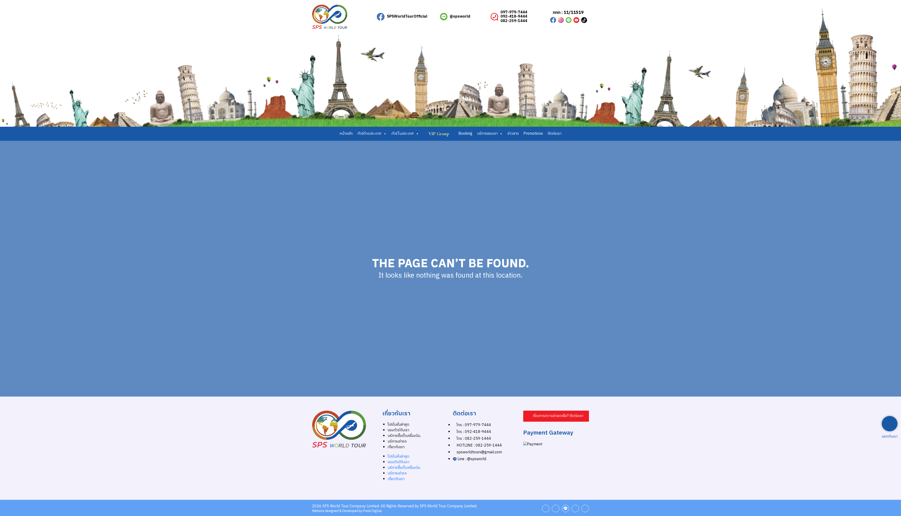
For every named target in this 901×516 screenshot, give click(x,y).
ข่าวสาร (513, 133)
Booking (465, 133)
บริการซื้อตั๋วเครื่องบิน (404, 436)
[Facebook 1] (553, 20)
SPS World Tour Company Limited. (351, 506)
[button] (556, 416)
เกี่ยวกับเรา (396, 447)
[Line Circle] (569, 20)
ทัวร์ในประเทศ (402, 133)
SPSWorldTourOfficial (407, 16)
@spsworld (460, 16)
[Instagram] (561, 20)
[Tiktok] (584, 20)
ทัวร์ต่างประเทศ (369, 133)
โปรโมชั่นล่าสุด (398, 424)
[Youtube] (576, 20)
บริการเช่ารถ (397, 441)
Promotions (533, 133)
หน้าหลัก (346, 133)
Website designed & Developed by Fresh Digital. (347, 511)
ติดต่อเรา (554, 133)
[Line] (565, 508)
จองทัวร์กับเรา (398, 430)
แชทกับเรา (889, 437)
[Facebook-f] (546, 508)
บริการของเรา (487, 133)
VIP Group (438, 134)
